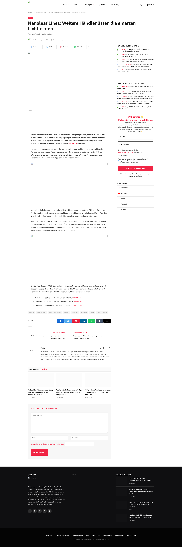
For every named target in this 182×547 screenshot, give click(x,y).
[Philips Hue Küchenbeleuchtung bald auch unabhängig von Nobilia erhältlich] (41, 380)
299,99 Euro (78, 302)
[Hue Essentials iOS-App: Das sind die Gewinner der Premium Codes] (121, 518)
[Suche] (144, 4)
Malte (37, 40)
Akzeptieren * (124, 155)
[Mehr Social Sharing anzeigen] (88, 47)
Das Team (96, 535)
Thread (104, 312)
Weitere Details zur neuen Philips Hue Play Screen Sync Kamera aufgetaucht (69, 392)
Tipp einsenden (62, 535)
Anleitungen (87, 5)
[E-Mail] (20, 162)
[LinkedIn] (20, 151)
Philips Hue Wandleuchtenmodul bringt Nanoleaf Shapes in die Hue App (97, 392)
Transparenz (77, 535)
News (65, 5)
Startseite (39, 12)
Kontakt (49, 535)
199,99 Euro (77, 298)
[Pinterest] (20, 156)
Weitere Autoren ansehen (95, 359)
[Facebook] (20, 140)
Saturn (92, 312)
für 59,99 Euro (76, 305)
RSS (87, 535)
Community (114, 5)
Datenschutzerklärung (135, 176)
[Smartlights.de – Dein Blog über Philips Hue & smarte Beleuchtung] (39, 4)
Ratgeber (84, 312)
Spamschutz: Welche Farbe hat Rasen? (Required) (47, 444)
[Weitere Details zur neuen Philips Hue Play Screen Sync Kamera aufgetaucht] (69, 380)
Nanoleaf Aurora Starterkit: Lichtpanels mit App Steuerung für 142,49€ (141, 492)
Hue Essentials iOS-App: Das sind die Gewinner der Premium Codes (140, 516)
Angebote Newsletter (126, 161)
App (50, 312)
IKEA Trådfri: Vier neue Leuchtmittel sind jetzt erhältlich (140, 479)
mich (78, 359)
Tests (75, 5)
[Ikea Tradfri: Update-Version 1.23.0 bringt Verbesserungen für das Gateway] (121, 505)
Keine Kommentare (58, 40)
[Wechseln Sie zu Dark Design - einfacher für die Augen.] (141, 5)
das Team (70, 359)
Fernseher (57, 312)
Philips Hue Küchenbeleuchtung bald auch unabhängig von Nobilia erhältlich (40, 392)
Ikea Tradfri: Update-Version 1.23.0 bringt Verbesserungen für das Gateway (141, 504)
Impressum (107, 535)
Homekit (66, 312)
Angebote (101, 5)
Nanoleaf (75, 312)
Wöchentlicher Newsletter (128, 162)
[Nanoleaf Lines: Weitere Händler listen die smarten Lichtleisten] (69, 79)
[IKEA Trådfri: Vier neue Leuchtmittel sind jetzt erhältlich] (121, 481)
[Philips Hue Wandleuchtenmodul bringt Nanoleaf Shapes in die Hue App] (98, 380)
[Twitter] (20, 146)
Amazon (31, 312)
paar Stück (72, 143)
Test (98, 312)
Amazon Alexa (41, 312)
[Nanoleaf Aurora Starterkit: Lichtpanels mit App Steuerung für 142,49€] (121, 492)
